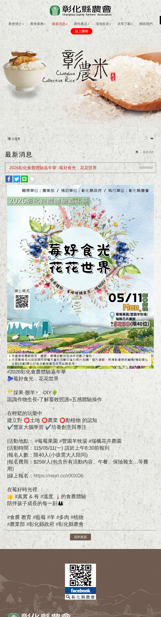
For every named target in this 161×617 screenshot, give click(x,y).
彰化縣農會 (80, 10)
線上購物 (81, 31)
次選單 (15, 138)
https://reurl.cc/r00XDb (58, 475)
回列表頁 (80, 537)
